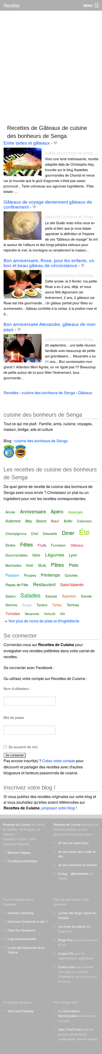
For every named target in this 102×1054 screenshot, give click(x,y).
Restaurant (44, 584)
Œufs (42, 565)
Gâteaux (77, 545)
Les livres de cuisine (71, 926)
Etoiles (10, 545)
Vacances (32, 613)
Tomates (12, 613)
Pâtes (57, 564)
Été (84, 532)
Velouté (49, 613)
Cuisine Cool (66, 967)
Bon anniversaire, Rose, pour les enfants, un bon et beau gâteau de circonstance (49, 263)
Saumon (69, 596)
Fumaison (58, 545)
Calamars (84, 521)
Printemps (50, 575)
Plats (73, 565)
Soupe (27, 604)
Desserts (50, 533)
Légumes (54, 554)
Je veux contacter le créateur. (77, 864)
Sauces (51, 595)
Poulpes (30, 575)
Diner (68, 532)
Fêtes (26, 544)
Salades (30, 595)
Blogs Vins (65, 940)
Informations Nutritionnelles (69, 1013)
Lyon (73, 555)
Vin (62, 613)
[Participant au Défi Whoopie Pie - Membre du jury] (20, 450)
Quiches (71, 575)
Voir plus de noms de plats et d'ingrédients (43, 621)
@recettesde (79, 873)
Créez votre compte (58, 760)
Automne (13, 521)
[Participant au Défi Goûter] (9, 450)
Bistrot (41, 520)
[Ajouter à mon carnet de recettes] (55, 143)
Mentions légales (19, 852)
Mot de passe (14, 717)
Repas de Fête (16, 584)
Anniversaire (33, 511)
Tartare (42, 604)
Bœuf (55, 521)
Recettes (11, 5)
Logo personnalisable (22, 938)
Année (10, 512)
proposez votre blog (58, 808)
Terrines (73, 604)
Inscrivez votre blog (20, 913)
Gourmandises (16, 555)
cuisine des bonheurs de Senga (69, 152)
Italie (36, 555)
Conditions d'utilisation (23, 861)
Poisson (12, 575)
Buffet (68, 521)
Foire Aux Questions (21, 930)
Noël (29, 565)
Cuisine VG (65, 953)
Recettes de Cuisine (16, 824)
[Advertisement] (51, 65)
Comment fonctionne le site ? (27, 921)
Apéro (57, 511)
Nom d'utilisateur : (17, 688)
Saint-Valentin (72, 584)
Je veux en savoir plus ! (74, 842)
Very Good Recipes (20, 1011)
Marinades (13, 565)
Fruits (42, 545)
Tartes (57, 604)
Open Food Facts (70, 1029)
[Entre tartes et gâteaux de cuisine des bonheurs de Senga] (23, 161)
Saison (10, 596)
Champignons (15, 533)
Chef (34, 533)
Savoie (86, 595)
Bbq (28, 520)
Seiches (11, 604)
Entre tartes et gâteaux (27, 143)
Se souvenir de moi (23, 746)
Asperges (75, 511)
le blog (62, 873)
